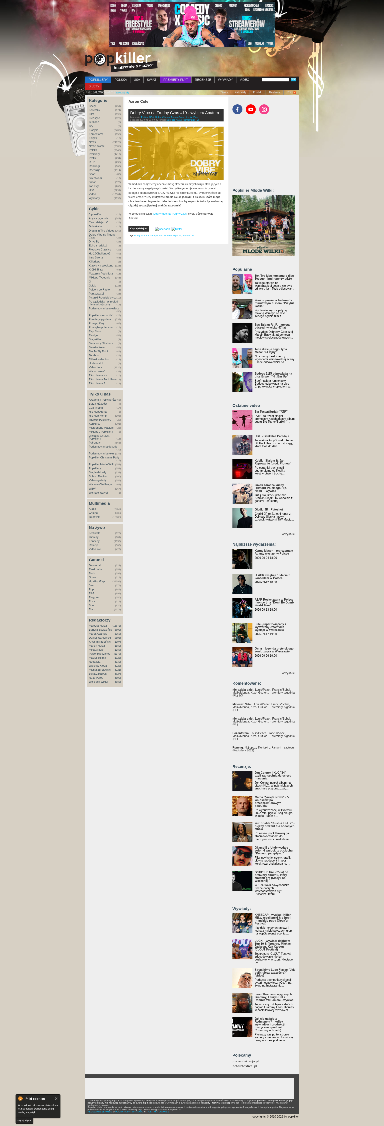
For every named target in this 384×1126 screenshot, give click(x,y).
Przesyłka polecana (101, 327)
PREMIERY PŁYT (175, 79)
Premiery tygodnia (100, 319)
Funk (92, 573)
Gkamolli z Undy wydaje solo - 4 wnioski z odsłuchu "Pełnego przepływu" (274, 850)
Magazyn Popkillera (101, 273)
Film (91, 114)
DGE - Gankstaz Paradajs (272, 436)
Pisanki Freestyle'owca (102, 297)
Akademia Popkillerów (102, 399)
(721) (118, 669)
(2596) (117, 637)
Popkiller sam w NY (100, 315)
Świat (92, 182)
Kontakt (257, 92)
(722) (118, 665)
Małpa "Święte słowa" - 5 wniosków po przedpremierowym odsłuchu (272, 801)
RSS (289, 92)
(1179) (117, 653)
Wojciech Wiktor (98, 681)
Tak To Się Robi (98, 351)
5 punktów (95, 214)
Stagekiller (95, 339)
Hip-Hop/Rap (97, 581)
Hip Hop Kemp (98, 415)
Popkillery (95, 468)
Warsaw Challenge (100, 484)
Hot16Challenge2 (99, 253)
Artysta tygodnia (98, 218)
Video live (95, 549)
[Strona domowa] (121, 62)
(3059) (117, 633)
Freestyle (94, 118)
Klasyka (93, 130)
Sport (92, 174)
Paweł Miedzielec (99, 653)
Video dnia (95, 367)
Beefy (92, 106)
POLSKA (121, 79)
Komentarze (96, 134)
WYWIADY (225, 79)
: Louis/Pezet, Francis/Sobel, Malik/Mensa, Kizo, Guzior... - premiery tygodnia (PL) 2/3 (263, 692)
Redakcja (94, 661)
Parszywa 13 (96, 293)
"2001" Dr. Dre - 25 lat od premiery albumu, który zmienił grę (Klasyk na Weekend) (271, 876)
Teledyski (94, 517)
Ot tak (92, 285)
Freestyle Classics (100, 249)
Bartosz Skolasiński (100, 629)
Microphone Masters (101, 427)
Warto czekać (97, 371)
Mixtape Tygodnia (99, 277)
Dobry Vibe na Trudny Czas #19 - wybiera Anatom (174, 113)
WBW (92, 488)
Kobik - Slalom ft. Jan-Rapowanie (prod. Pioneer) (273, 462)
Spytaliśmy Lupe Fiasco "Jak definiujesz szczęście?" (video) (275, 972)
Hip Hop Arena (98, 411)
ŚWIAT (151, 79)
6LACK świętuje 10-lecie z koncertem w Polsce (272, 576)
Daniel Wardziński (100, 637)
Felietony (94, 110)
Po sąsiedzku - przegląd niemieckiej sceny (103, 303)
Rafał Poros (96, 677)
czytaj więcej (24, 1120)
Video (92, 194)
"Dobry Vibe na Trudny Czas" (170, 213)
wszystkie (288, 534)
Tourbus (94, 355)
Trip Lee (177, 235)
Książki (93, 138)
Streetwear (95, 178)
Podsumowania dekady (103, 446)
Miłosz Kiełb (96, 649)
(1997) (117, 641)
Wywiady (94, 198)
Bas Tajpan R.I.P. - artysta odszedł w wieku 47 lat (272, 326)
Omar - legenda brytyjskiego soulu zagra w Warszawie (274, 650)
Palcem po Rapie (99, 289)
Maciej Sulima (97, 657)
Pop (91, 589)
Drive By (94, 241)
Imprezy (93, 537)
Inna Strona (96, 257)
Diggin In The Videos (101, 230)
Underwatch (96, 363)
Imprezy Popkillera (100, 419)
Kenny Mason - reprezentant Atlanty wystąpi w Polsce (274, 552)
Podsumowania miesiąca (104, 308)
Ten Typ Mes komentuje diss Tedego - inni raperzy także (274, 277)
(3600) (117, 629)
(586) (118, 681)
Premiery (94, 154)
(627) (118, 673)
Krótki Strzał (96, 269)
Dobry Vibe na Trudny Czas (102, 236)
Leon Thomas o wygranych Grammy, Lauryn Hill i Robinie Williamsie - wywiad (274, 997)
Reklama (274, 92)
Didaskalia (95, 226)
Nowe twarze (97, 146)
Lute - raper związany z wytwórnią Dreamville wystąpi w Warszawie (270, 627)
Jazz (91, 585)
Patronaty (240, 92)
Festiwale (94, 533)
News (92, 142)
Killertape (94, 261)
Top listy (94, 186)
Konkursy (94, 423)
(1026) (117, 657)
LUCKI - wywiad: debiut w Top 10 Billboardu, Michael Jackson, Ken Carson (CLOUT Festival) (273, 945)
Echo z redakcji (98, 245)
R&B (91, 593)
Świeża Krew (97, 347)
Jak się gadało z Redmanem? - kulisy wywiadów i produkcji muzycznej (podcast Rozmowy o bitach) (270, 1024)
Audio (92, 509)
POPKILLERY (98, 79)
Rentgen (94, 335)
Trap (91, 609)
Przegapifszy (96, 323)
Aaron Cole (188, 235)
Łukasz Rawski (98, 673)
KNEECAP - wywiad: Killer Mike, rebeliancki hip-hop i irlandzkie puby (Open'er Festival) (273, 919)
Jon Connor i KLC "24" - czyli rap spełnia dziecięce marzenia (273, 775)
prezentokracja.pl (245, 1061)
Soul (91, 605)
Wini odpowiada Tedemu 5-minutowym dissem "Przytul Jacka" (274, 303)
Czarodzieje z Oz (99, 222)
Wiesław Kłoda (98, 665)
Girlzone (94, 122)
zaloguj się (122, 92)
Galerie (93, 513)
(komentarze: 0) (191, 120)
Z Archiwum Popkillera (102, 379)
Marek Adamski (98, 633)
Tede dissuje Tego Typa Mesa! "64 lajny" (271, 350)
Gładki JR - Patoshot (269, 509)
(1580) (117, 645)
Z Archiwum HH (98, 375)
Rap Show (95, 331)
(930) (118, 661)
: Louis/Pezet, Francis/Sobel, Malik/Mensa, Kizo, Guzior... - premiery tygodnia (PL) (263, 707)
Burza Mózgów (98, 403)
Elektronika (95, 569)
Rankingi (94, 166)
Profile (93, 158)
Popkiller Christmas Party (104, 457)
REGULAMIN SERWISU (100, 1111)
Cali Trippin (96, 407)
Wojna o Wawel (98, 492)
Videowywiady (97, 480)
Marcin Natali (97, 645)
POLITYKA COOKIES (158, 1111)
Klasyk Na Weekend (101, 265)
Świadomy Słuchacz (101, 343)
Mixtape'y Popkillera (101, 431)
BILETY (94, 86)
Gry (91, 126)
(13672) (116, 625)
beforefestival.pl (244, 1066)
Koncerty (94, 541)
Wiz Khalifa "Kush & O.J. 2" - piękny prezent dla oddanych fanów (274, 826)
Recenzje (94, 170)
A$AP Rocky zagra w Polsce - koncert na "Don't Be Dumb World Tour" (274, 602)
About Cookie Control (20, 1098)
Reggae (94, 597)
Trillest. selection (99, 359)
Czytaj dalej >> (138, 228)
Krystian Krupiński (100, 641)
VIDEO (244, 79)
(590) (118, 677)
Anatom (168, 235)
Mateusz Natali (98, 625)
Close (56, 1098)
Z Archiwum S (97, 383)
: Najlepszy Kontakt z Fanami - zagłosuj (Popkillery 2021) (263, 749)
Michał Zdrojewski (100, 669)
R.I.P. (92, 162)
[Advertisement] (265, 153)
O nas (224, 92)
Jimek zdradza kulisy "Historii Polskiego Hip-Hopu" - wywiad (271, 487)
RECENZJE (203, 79)
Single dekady (97, 472)
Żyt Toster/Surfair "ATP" (271, 411)
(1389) (117, 649)
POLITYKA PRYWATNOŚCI (129, 1111)
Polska (93, 150)
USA (137, 79)
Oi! (90, 281)
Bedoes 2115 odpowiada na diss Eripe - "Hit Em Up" (273, 375)
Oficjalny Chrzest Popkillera (99, 437)
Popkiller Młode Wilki (101, 464)
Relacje (93, 545)
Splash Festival (98, 476)
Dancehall (95, 565)
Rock (92, 601)
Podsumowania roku (101, 453)
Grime (92, 577)
